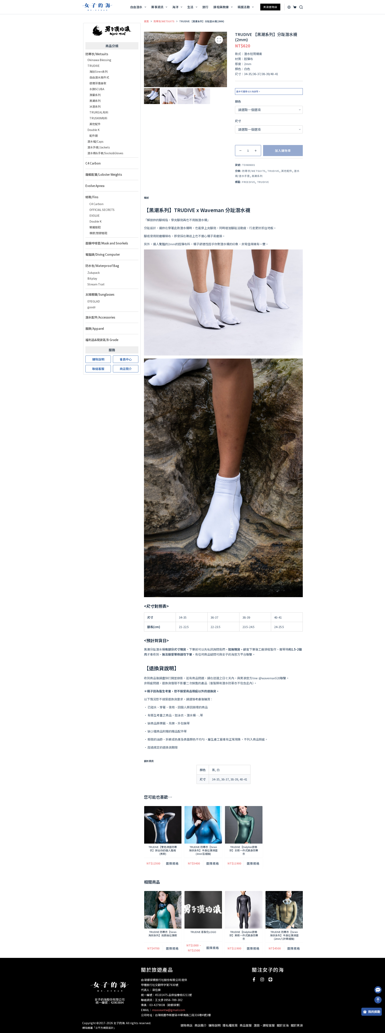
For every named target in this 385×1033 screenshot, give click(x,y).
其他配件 (286, 171)
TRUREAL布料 (98, 112)
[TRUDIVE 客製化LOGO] (203, 910)
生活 (190, 7)
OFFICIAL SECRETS (101, 210)
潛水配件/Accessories (100, 317)
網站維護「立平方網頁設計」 (99, 1028)
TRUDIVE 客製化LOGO (203, 932)
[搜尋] (301, 7)
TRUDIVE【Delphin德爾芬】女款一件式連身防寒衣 (243, 850)
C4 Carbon (93, 163)
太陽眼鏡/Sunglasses (99, 294)
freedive (248, 182)
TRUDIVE (273, 171)
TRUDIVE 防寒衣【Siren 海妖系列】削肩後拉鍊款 (162, 933)
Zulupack (93, 273)
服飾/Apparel (94, 328)
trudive (263, 182)
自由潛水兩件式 (99, 77)
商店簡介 (201, 1025)
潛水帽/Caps (95, 141)
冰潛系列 (95, 106)
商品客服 (246, 1025)
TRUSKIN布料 (98, 118)
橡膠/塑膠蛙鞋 (98, 233)
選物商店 (186, 1025)
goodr (91, 307)
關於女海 (283, 1025)
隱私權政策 (230, 1025)
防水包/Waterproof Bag (102, 266)
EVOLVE (94, 216)
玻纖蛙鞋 (95, 227)
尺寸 (238, 121)
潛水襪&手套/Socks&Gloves (105, 153)
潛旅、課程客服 (264, 1025)
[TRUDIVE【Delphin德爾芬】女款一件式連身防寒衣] (243, 825)
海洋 (175, 7)
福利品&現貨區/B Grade (101, 340)
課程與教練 (221, 7)
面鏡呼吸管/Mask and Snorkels (106, 243)
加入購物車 (283, 150)
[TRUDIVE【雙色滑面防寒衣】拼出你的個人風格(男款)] (162, 825)
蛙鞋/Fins (91, 197)
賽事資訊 (157, 7)
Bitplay (92, 278)
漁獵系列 (95, 95)
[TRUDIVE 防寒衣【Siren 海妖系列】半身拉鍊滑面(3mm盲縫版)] (203, 825)
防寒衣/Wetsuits (253, 171)
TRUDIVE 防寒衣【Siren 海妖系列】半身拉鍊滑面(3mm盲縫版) (203, 850)
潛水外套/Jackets (98, 147)
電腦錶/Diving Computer (102, 254)
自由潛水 (136, 7)
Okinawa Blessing (99, 60)
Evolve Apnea (94, 186)
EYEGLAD (93, 301)
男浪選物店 (270, 7)
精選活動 (244, 7)
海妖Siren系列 (98, 71)
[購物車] (294, 7)
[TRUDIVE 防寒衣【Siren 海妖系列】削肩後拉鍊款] (162, 910)
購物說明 (215, 1025)
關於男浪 (297, 1025)
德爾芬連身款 (97, 83)
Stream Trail (95, 284)
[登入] (289, 7)
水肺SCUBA (96, 89)
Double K (93, 130)
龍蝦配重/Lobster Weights (103, 174)
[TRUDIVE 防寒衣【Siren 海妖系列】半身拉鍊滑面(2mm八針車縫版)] (284, 910)
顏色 (238, 101)
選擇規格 (172, 863)
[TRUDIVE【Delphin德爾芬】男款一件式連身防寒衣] (243, 910)
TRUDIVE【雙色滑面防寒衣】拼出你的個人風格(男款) (163, 850)
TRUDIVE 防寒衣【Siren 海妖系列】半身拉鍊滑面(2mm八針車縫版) (284, 935)
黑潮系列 (257, 176)
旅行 (205, 7)
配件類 (93, 136)
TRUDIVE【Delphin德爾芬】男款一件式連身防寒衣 (243, 935)
